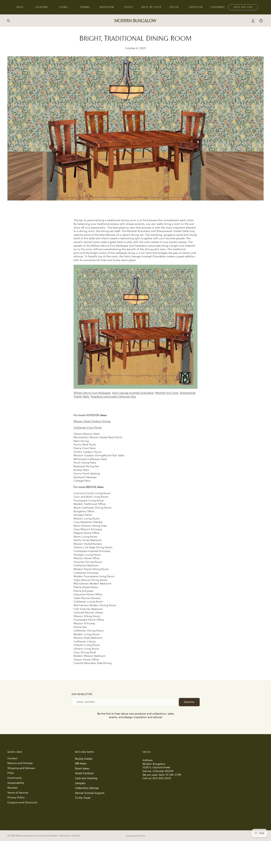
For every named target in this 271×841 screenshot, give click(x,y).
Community (14, 778)
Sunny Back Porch (85, 444)
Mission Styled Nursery (88, 544)
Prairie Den (80, 627)
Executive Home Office (88, 594)
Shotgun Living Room (87, 555)
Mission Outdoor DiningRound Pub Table (99, 455)
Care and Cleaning (86, 778)
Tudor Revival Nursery (87, 598)
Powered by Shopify (69, 836)
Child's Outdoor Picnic (88, 452)
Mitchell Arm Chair (166, 393)
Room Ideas (82, 768)
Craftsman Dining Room (89, 630)
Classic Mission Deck (87, 434)
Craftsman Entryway (86, 573)
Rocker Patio (81, 470)
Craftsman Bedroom (86, 565)
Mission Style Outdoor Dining (92, 421)
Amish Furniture (84, 773)
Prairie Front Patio (85, 448)
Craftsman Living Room (88, 601)
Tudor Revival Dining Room (90, 580)
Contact (12, 758)
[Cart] (261, 21)
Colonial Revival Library (88, 612)
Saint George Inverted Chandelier (133, 393)
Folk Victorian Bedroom (89, 609)
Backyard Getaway (85, 477)
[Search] (8, 21)
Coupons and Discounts (22, 802)
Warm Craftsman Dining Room (93, 508)
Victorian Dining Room (88, 562)
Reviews (12, 788)
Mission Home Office (87, 558)
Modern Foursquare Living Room (94, 576)
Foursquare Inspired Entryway (92, 551)
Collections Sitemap (87, 787)
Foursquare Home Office (89, 620)
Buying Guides (83, 758)
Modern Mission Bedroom (90, 656)
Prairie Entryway (83, 591)
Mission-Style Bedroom (88, 638)
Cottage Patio (82, 481)
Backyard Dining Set (86, 466)
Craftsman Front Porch (88, 427)
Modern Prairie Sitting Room (91, 569)
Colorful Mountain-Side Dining (93, 663)
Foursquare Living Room (89, 500)
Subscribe (189, 702)
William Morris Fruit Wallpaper (92, 393)
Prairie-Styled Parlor (86, 587)
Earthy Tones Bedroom (88, 540)
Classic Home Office (86, 659)
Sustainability (15, 783)
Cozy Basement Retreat (88, 522)
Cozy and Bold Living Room (91, 497)
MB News (80, 763)
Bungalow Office (84, 511)
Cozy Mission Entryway (88, 529)
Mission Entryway (85, 623)
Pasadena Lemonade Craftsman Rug (113, 396)
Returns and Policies (20, 763)
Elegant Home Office (86, 533)
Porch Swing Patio (85, 462)
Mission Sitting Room (87, 616)
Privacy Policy (16, 797)
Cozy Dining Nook (85, 652)
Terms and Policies (135, 835)
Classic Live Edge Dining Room (93, 547)
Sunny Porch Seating (87, 473)
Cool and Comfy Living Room (92, 493)
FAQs (10, 773)
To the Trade (82, 797)
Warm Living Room (85, 537)
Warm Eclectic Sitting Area (90, 526)
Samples (80, 783)
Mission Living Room (87, 518)
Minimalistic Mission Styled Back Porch (98, 437)
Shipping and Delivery (21, 768)
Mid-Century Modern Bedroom (92, 583)
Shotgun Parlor (83, 515)
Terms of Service (17, 793)
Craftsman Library (85, 641)
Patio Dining (81, 441)
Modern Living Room (87, 634)
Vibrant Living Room (86, 649)
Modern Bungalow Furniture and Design (37, 836)
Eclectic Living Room (87, 645)
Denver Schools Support (89, 792)
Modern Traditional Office (89, 504)
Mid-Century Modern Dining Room (95, 605)
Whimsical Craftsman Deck (90, 459)
